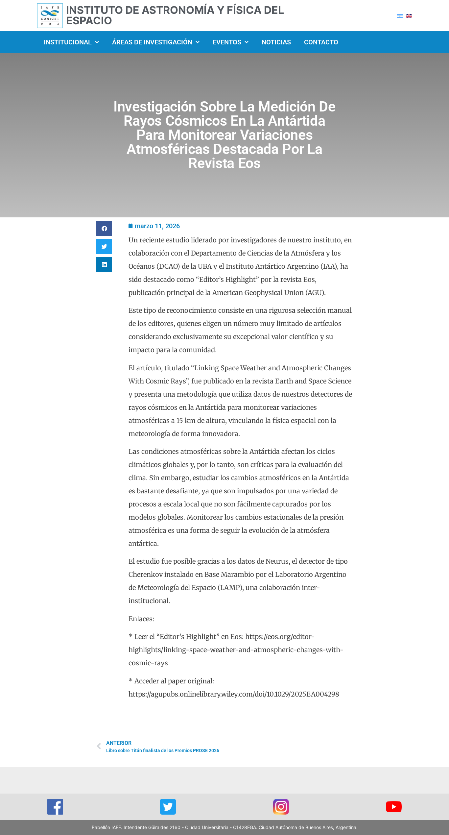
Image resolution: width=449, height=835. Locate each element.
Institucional (68, 42)
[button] (104, 228)
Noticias (276, 42)
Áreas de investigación (152, 42)
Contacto (321, 42)
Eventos (227, 42)
